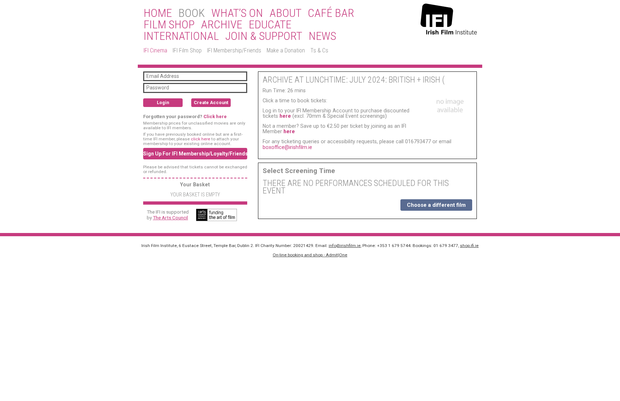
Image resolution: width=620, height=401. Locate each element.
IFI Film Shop (187, 50)
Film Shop (169, 25)
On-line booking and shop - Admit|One (310, 254)
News (322, 36)
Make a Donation (286, 50)
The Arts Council (170, 217)
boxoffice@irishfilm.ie (287, 147)
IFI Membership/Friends (234, 50)
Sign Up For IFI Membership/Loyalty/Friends (195, 154)
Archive (221, 25)
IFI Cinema (155, 50)
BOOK (191, 13)
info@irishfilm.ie (345, 245)
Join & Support (263, 36)
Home (158, 13)
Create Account (211, 102)
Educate (270, 25)
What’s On (237, 13)
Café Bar (331, 13)
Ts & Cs (319, 50)
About (285, 13)
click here (200, 138)
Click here (215, 116)
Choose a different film (436, 205)
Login (163, 102)
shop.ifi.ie (469, 245)
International (181, 36)
